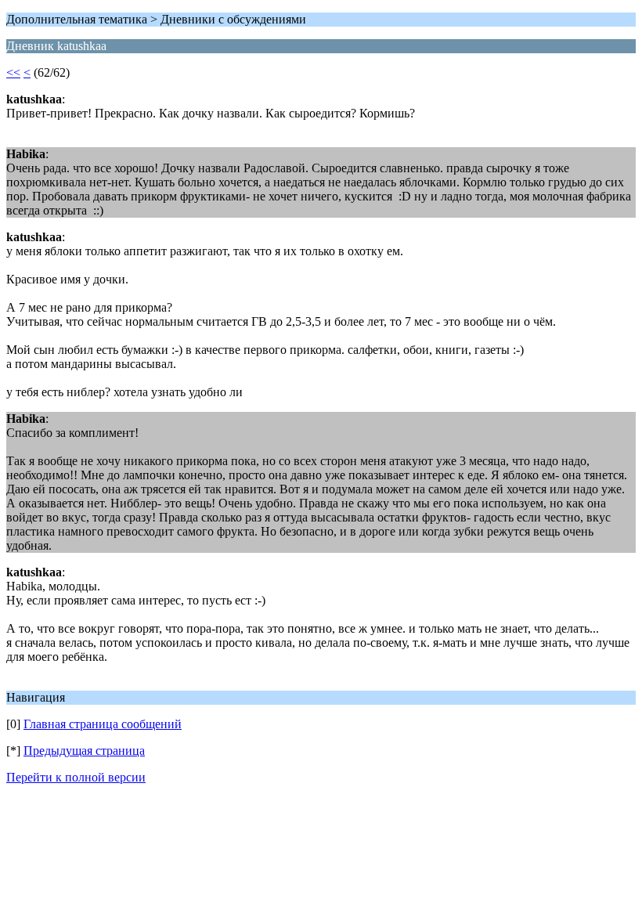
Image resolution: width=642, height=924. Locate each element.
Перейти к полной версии (76, 777)
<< (13, 72)
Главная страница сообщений (102, 724)
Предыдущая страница (84, 750)
